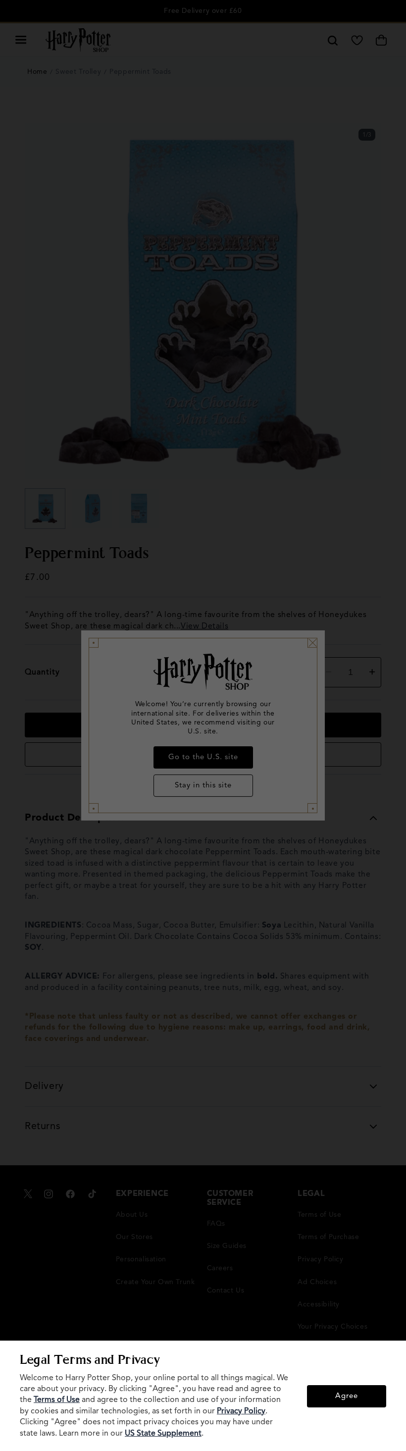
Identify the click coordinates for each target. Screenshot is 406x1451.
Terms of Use (57, 1400)
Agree (346, 1396)
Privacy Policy (241, 1411)
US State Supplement (163, 1434)
